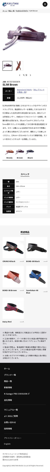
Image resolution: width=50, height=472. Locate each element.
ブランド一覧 (10, 374)
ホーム (5, 11)
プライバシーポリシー (12, 438)
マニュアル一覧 (11, 409)
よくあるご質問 (11, 415)
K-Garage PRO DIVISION (15, 393)
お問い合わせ (10, 422)
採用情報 (8, 428)
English (7, 444)
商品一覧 (11, 11)
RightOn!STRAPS (22, 11)
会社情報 (8, 400)
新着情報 (8, 387)
